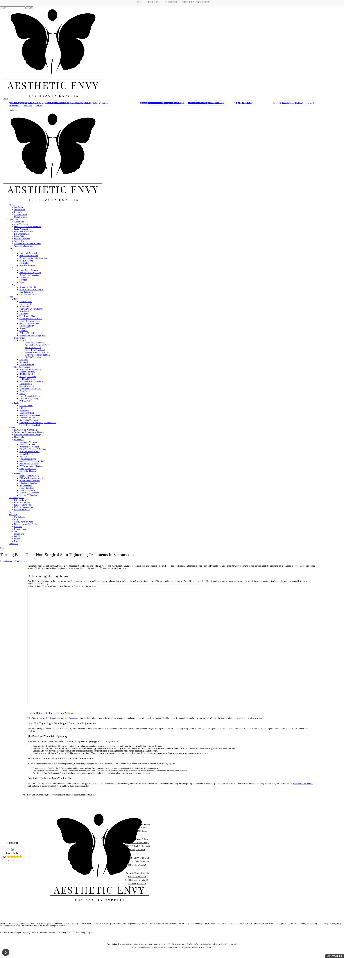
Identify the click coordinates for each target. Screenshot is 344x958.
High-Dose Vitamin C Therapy (32, 449)
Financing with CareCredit (25, 524)
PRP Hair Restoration (28, 255)
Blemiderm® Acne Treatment (31, 381)
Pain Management (16, 497)
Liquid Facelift (25, 304)
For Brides (23, 263)
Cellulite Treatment (27, 294)
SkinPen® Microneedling (30, 369)
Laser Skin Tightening (28, 398)
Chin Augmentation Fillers (30, 318)
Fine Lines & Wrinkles (23, 231)
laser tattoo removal (236, 924)
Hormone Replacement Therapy (27, 434)
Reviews (18, 212)
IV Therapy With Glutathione (31, 466)
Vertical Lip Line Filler (29, 323)
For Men (23, 280)
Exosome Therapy (27, 372)
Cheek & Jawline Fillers (29, 321)
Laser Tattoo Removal (28, 270)
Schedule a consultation (303, 783)
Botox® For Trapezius (29, 275)
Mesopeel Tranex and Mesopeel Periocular (37, 422)
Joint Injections (25, 485)
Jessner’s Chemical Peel (29, 415)
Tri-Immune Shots (27, 490)
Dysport (201, 924)
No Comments (21, 561)
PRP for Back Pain (22, 500)
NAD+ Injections (26, 488)
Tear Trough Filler (27, 316)
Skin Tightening (26, 292)
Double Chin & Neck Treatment (27, 226)
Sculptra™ (24, 328)
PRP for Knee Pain (22, 502)
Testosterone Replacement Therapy (29, 432)
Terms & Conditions (39, 933)
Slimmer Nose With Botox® (37, 352)
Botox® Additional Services (31, 289)
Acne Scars (19, 222)
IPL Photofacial (26, 374)
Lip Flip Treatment (33, 357)
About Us (27, 794)
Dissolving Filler (26, 326)
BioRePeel (24, 410)
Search (29, 8)
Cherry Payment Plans (23, 522)
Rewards (18, 526)
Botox (192, 924)
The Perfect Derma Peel (29, 425)
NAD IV (23, 456)
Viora (21, 282)
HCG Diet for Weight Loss (25, 430)
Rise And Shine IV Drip (29, 451)
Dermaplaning (25, 384)
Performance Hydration (29, 447)
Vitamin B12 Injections (29, 493)
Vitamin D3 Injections (28, 495)
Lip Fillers (23, 314)
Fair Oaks (18, 536)
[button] (5, 952)
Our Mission (19, 209)
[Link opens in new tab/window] (8, 870)
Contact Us (13, 543)
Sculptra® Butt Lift (27, 287)
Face (11, 297)
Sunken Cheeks (20, 241)
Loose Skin (19, 236)
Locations (13, 531)
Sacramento (19, 534)
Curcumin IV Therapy (28, 442)
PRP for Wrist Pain (22, 510)
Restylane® (24, 311)
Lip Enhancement (21, 234)
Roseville (18, 541)
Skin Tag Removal (27, 265)
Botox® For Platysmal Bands (37, 345)
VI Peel (22, 408)
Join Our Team (20, 214)
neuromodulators (175, 924)
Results (12, 512)
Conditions (13, 219)
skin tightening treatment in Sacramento (62, 718)
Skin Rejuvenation (22, 239)
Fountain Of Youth (27, 444)
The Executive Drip (27, 459)
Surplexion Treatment (28, 420)
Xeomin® (23, 362)
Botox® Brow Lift (33, 347)
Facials (22, 393)
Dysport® (23, 359)
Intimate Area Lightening (30, 272)
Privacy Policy (24, 933)
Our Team (18, 207)
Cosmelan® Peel (26, 413)
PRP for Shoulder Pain (23, 507)
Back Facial (24, 391)
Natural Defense (26, 454)
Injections (18, 473)
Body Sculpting (26, 260)
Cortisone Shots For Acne (30, 389)
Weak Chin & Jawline (23, 246)
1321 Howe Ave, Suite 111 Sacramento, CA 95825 (137, 827)
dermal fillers (210, 924)
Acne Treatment (21, 224)
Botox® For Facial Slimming (37, 355)
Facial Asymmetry (22, 229)
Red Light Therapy (27, 376)
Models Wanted (20, 217)
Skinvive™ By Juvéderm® (31, 309)
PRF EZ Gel (24, 401)
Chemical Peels (26, 405)
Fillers (16, 299)
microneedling (222, 924)
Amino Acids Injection (29, 476)
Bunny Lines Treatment (35, 350)
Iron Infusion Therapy (28, 464)
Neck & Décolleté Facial (29, 396)
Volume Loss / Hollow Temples (27, 243)
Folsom (17, 539)
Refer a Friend (20, 529)
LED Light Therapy (28, 379)
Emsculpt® (24, 277)
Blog (16, 519)
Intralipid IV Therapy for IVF (32, 461)
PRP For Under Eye (28, 333)
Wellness (12, 427)
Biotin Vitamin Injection (29, 480)
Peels (16, 403)
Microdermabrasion (27, 386)
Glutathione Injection (28, 483)
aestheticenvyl (9, 561)
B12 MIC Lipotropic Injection (32, 478)
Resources (13, 514)
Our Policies (19, 517)
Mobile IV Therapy (27, 471)
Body (11, 248)
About (11, 205)
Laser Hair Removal (28, 253)
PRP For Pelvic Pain (22, 505)
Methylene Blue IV (27, 468)
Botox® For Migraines (34, 343)
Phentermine (19, 437)
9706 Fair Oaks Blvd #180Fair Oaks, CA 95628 (137, 861)
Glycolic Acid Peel (27, 418)
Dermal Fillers (25, 301)
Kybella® (23, 330)
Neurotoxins (19, 338)
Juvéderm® (24, 306)
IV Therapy (19, 439)
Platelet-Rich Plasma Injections (32, 335)
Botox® (22, 340)
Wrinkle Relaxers (26, 364)
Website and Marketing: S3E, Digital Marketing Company (71, 933)
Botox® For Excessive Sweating (33, 258)
